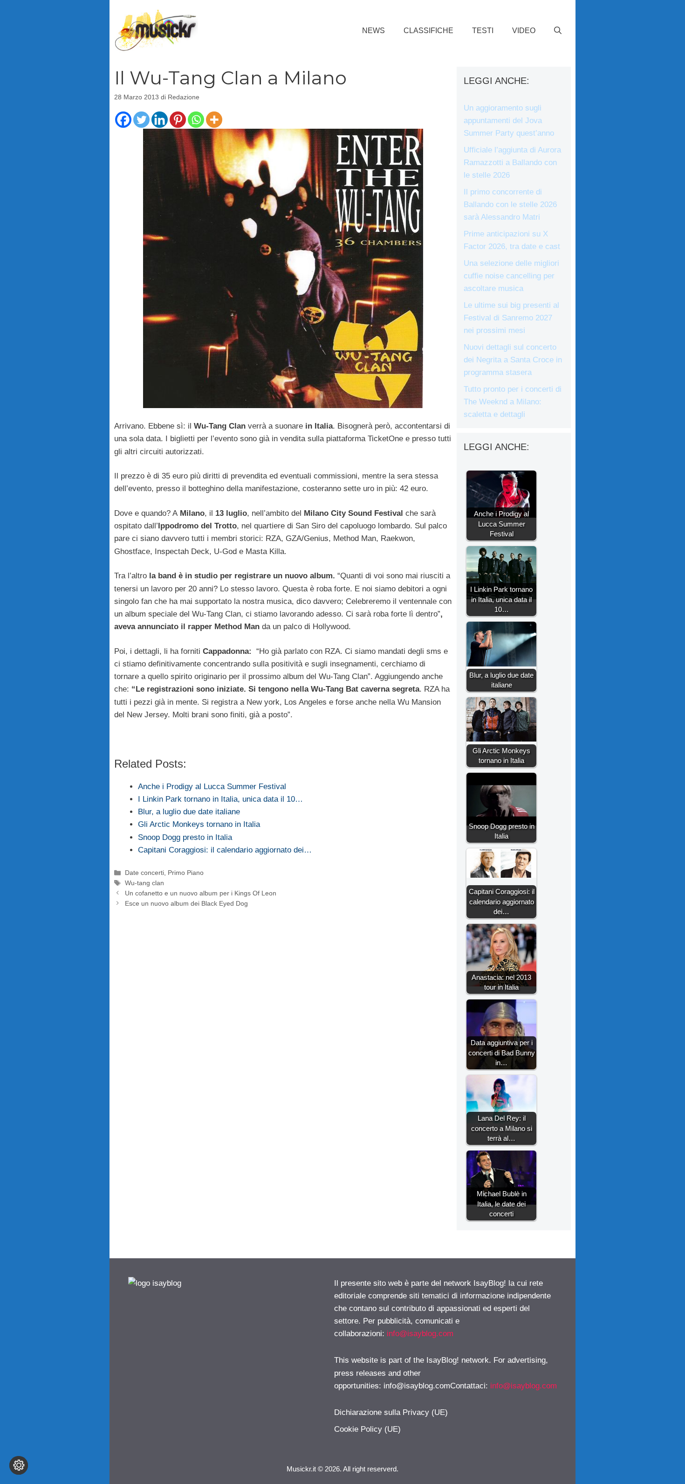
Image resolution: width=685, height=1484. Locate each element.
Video (523, 31)
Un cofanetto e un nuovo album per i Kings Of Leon (200, 893)
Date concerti (144, 872)
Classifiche (428, 31)
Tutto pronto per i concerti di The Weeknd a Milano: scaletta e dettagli (513, 402)
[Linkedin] (159, 119)
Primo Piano (186, 872)
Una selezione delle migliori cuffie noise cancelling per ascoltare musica (511, 276)
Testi (482, 31)
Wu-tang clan (144, 883)
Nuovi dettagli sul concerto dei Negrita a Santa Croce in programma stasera (513, 360)
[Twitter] (141, 119)
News (373, 31)
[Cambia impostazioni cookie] (18, 1465)
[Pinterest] (178, 119)
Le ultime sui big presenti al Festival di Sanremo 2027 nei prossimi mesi (511, 318)
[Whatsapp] (196, 119)
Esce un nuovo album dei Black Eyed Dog (186, 903)
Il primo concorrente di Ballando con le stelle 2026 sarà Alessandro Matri (510, 204)
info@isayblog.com (420, 1333)
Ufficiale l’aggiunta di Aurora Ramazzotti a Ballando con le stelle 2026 (512, 163)
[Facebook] (123, 119)
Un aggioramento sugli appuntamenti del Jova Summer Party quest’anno (509, 121)
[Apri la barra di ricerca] (558, 30)
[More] (214, 119)
